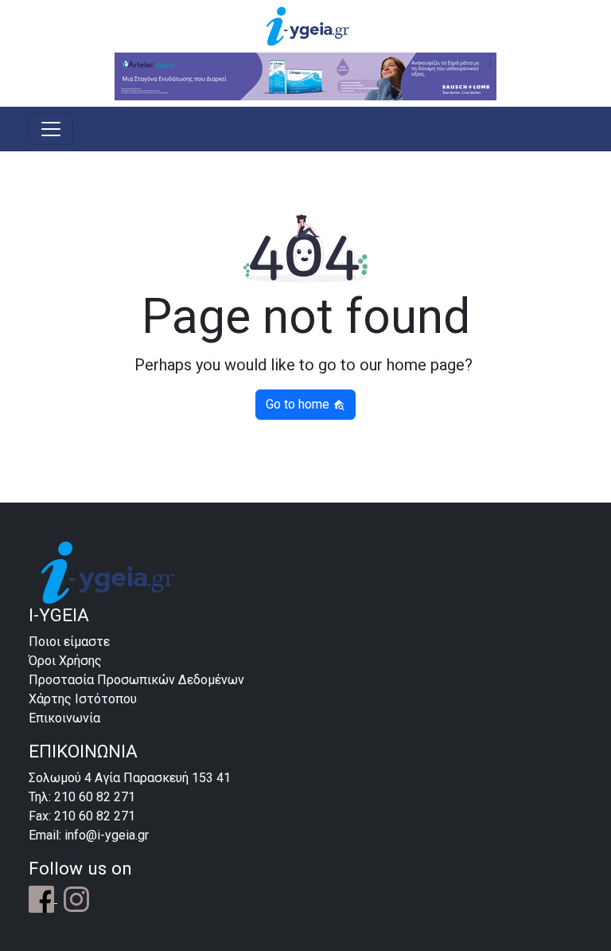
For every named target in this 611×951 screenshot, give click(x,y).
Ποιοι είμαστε (69, 641)
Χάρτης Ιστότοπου (83, 698)
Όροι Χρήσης (65, 660)
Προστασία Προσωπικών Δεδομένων (136, 679)
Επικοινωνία (64, 718)
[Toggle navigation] (51, 129)
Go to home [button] (299, 404)
